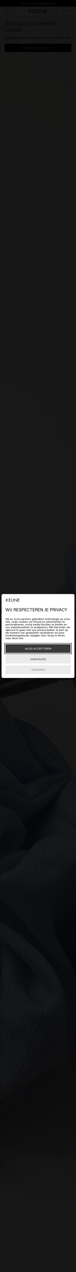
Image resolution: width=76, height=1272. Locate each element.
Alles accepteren (38, 648)
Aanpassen (38, 659)
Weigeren (38, 669)
